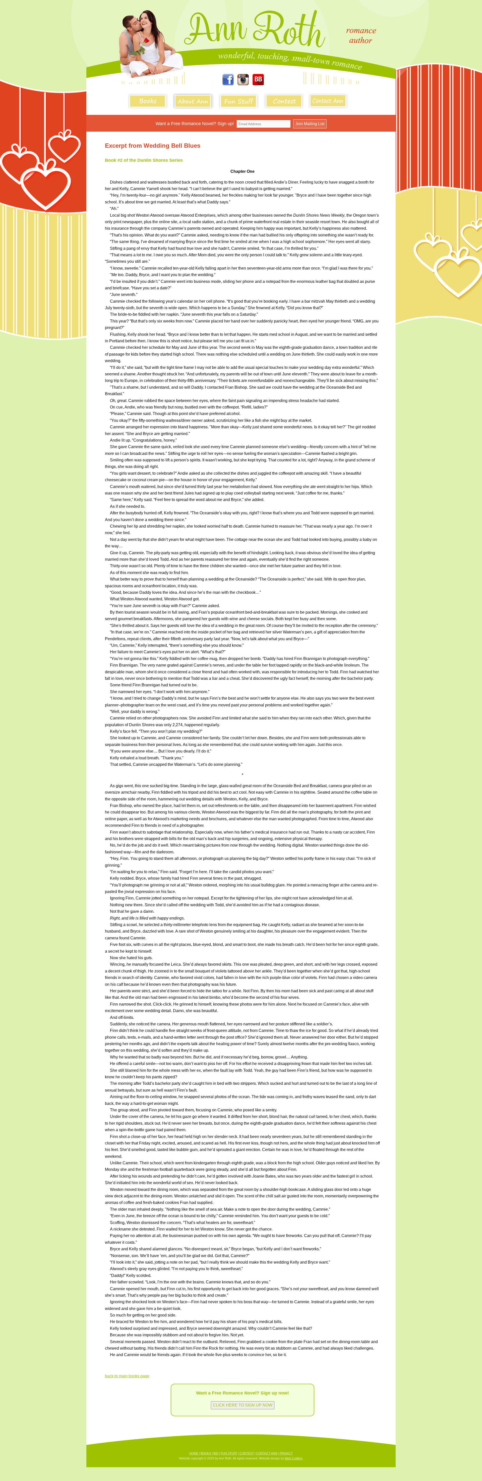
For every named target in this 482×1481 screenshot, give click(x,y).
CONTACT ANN (266, 1453)
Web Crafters (294, 1458)
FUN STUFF (229, 1453)
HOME (193, 1453)
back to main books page (127, 1376)
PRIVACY (286, 1453)
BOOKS (206, 1453)
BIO (215, 1453)
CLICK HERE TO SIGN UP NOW (242, 1405)
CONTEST (246, 1453)
